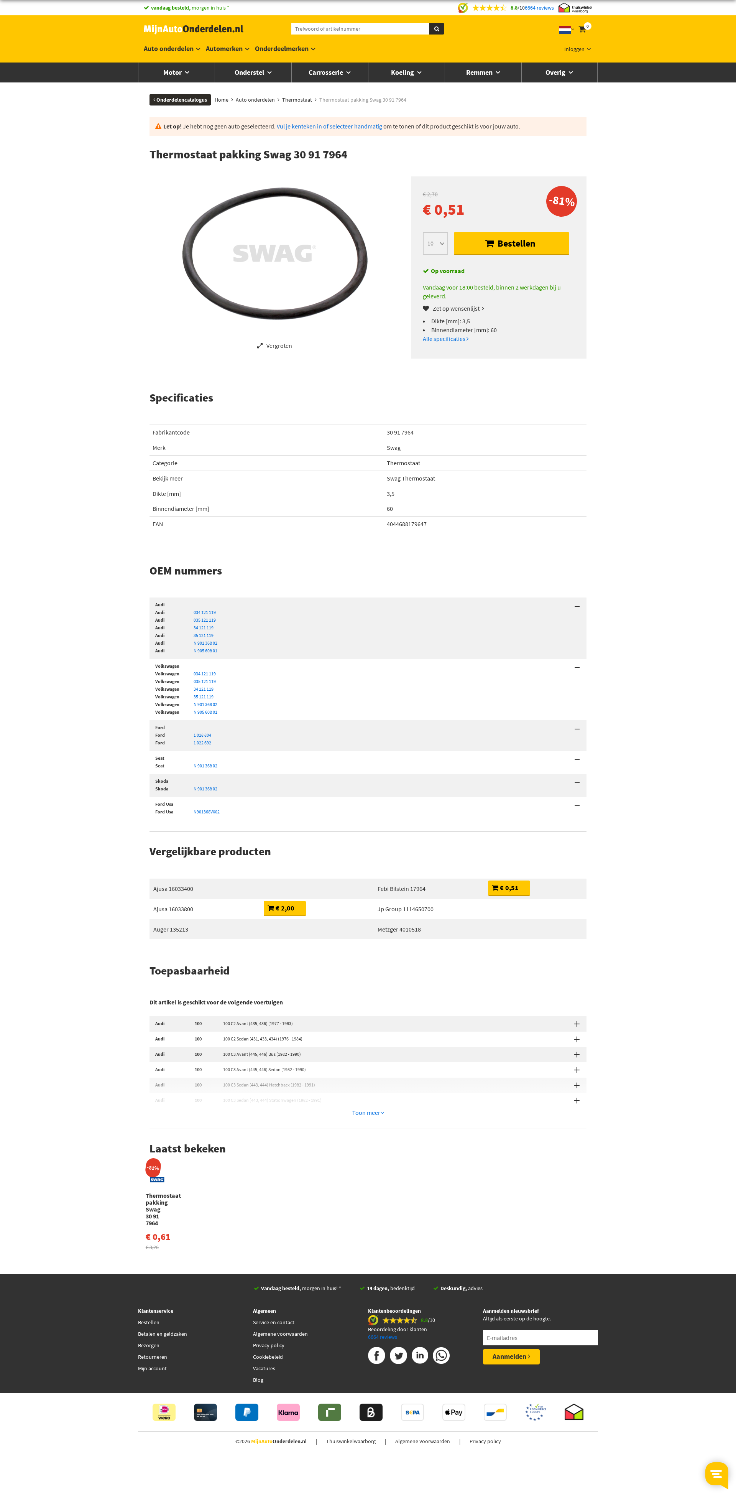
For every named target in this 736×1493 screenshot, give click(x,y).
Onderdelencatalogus (181, 99)
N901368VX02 (207, 812)
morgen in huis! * (301, 1288)
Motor (173, 72)
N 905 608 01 (205, 650)
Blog (258, 1379)
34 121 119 (204, 627)
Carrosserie (327, 72)
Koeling (403, 72)
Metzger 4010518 (399, 929)
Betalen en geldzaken (162, 1333)
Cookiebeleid (268, 1356)
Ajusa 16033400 (173, 888)
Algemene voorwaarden (280, 1333)
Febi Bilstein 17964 (402, 888)
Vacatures (264, 1368)
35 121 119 (204, 635)
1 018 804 (202, 735)
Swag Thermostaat (411, 478)
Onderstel (250, 72)
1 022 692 (202, 743)
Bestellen (516, 243)
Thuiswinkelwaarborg (351, 1441)
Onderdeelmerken (282, 48)
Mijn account (152, 1368)
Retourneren (152, 1356)
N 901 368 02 (205, 643)
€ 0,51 (508, 887)
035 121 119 (205, 620)
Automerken (224, 48)
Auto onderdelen (169, 48)
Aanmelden (510, 1356)
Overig (556, 72)
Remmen (480, 72)
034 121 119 (205, 612)
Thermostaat (403, 463)
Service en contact (273, 1322)
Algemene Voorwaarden (422, 1441)
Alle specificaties (445, 338)
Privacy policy (268, 1345)
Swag (394, 447)
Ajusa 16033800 (173, 909)
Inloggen (574, 49)
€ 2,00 (284, 908)
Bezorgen (148, 1345)
